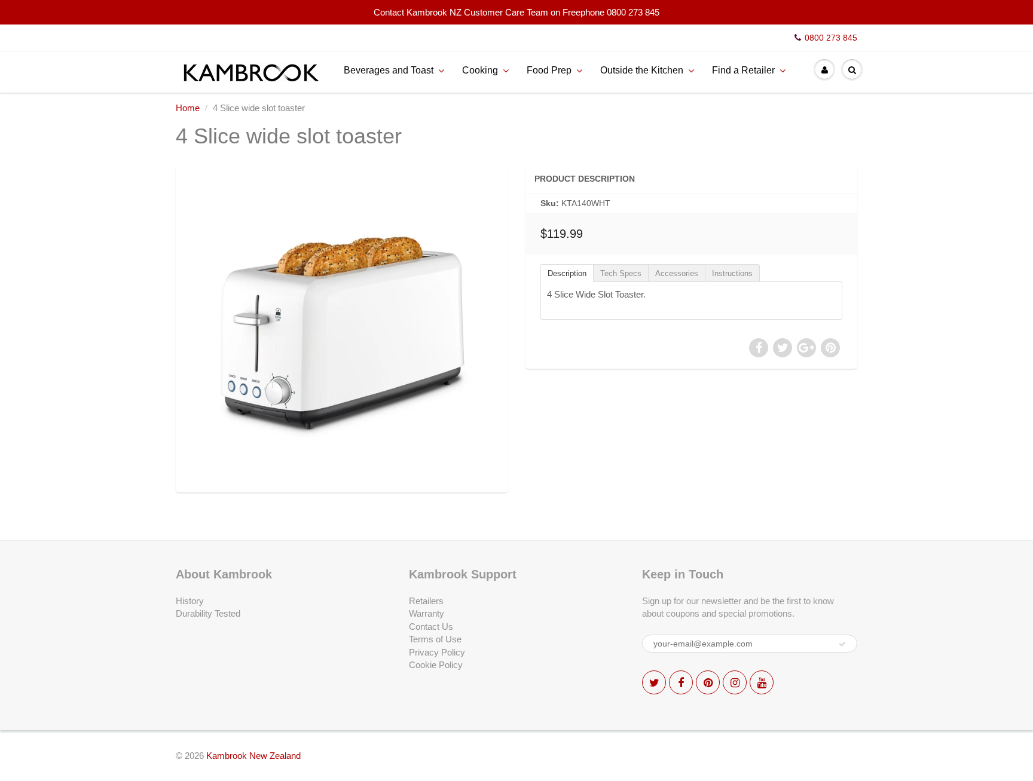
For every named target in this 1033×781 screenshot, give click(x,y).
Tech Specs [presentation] (620, 273)
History (190, 601)
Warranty (426, 613)
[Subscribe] (842, 644)
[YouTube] (762, 682)
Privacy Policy (437, 652)
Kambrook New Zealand (253, 756)
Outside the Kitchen (641, 70)
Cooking (480, 70)
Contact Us (431, 626)
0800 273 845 (831, 37)
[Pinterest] (708, 682)
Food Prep (549, 70)
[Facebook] (681, 682)
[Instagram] (735, 682)
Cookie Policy (436, 665)
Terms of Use (435, 639)
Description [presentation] (567, 273)
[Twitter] (654, 682)
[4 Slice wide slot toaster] (342, 326)
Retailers (426, 601)
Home (188, 108)
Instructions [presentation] (732, 273)
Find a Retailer (743, 70)
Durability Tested (208, 613)
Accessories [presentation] (676, 273)
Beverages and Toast (388, 70)
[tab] (566, 272)
